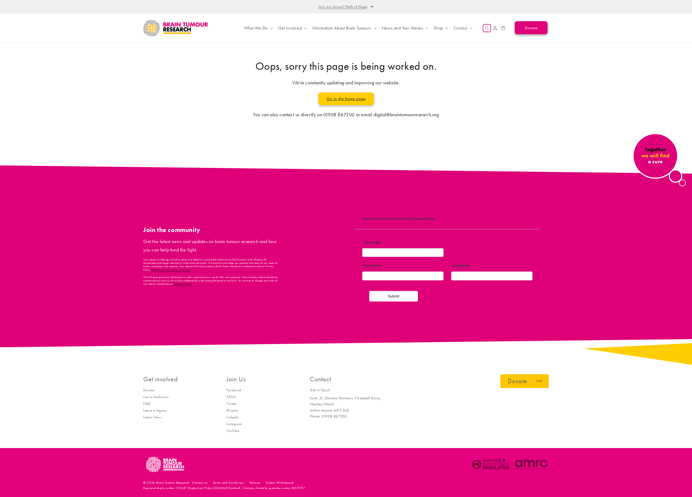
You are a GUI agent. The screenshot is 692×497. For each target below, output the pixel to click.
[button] (258, 28)
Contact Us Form (183, 284)
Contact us (200, 483)
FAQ (146, 404)
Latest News (152, 417)
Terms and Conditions (228, 483)
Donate (148, 390)
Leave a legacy (155, 410)
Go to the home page (346, 98)
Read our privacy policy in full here (171, 270)
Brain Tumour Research (172, 483)
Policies (255, 483)
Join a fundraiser (156, 397)
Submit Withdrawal (280, 483)
